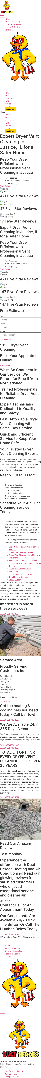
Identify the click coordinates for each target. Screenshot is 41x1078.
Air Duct (8, 95)
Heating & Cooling (12, 27)
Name (2, 316)
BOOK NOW (5, 701)
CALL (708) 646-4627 (9, 614)
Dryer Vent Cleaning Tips (20, 569)
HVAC (7, 101)
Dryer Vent (9, 98)
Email (2, 324)
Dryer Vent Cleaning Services (21, 552)
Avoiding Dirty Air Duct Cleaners (23, 560)
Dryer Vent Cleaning (13, 24)
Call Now (10, 109)
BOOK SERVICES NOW (9, 745)
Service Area (10, 104)
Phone (2, 331)
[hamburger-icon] (2, 16)
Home (7, 19)
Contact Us (9, 30)
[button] (20, 112)
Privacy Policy (15, 580)
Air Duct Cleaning (12, 21)
